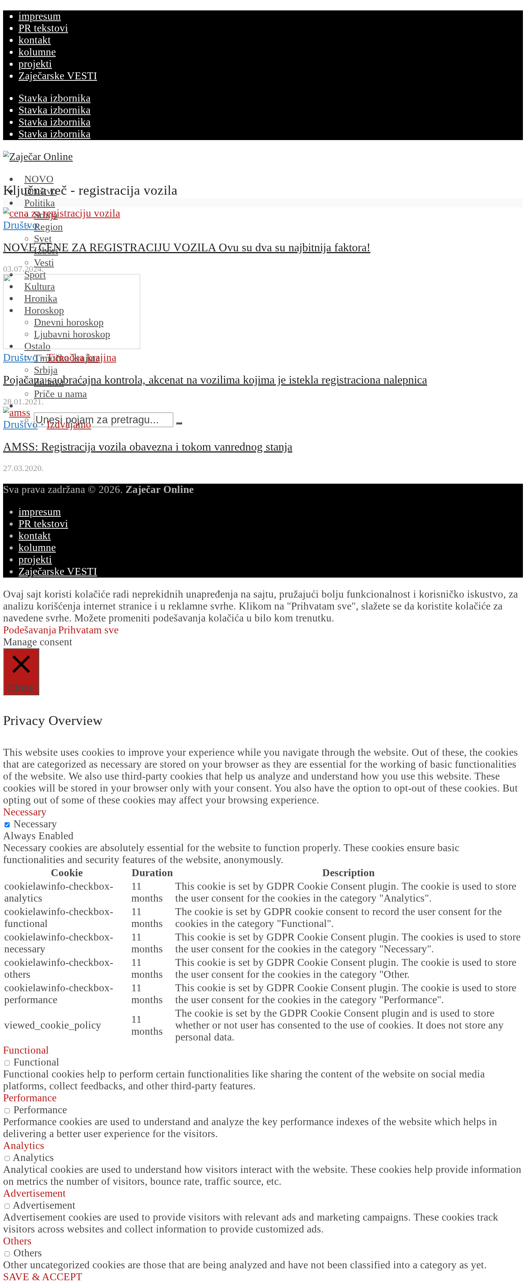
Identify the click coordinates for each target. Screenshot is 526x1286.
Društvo (20, 225)
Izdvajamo (69, 424)
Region (48, 226)
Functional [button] (26, 1050)
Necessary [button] (25, 812)
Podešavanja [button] (29, 630)
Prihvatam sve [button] (88, 630)
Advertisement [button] (34, 1193)
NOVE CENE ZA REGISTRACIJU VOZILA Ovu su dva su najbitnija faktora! (186, 247)
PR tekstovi (43, 28)
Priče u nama (60, 393)
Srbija (46, 370)
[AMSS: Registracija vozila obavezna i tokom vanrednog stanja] (16, 412)
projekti (35, 64)
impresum (39, 16)
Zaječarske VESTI (57, 76)
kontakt (34, 40)
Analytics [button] (23, 1145)
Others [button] (17, 1241)
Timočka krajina (81, 357)
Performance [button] (30, 1098)
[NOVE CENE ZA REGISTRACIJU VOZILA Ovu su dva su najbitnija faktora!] (61, 213)
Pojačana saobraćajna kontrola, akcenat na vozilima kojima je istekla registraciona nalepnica (215, 379)
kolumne (37, 52)
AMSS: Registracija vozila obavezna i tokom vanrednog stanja (147, 446)
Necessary (35, 824)
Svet (43, 238)
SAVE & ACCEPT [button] (42, 1277)
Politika (39, 203)
